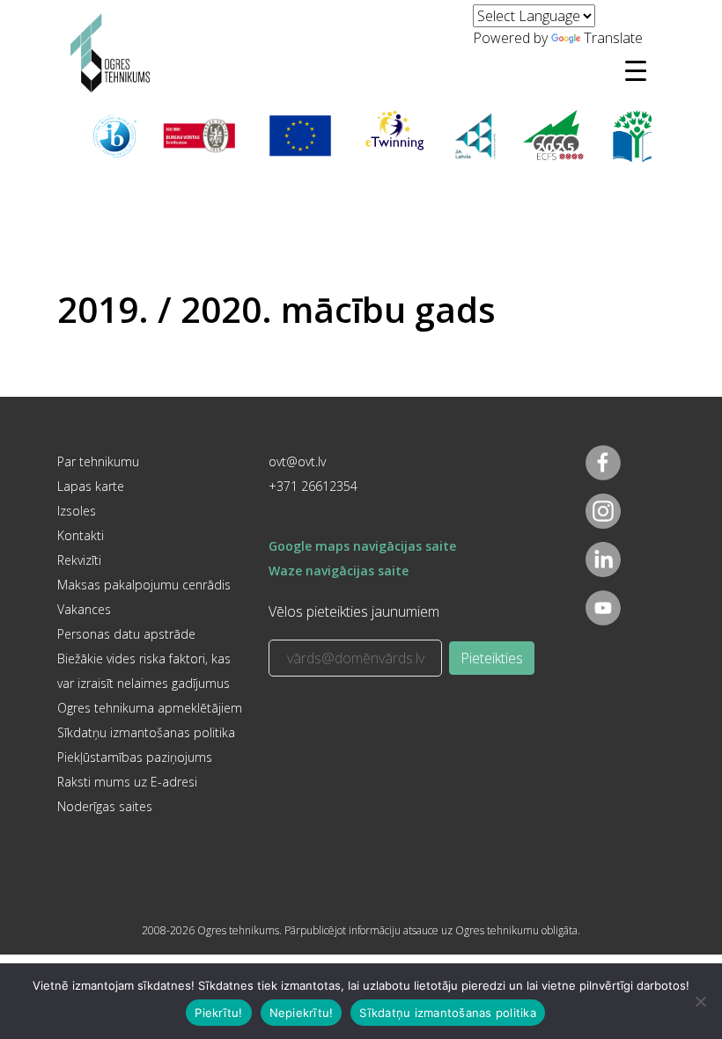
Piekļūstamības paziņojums (134, 757)
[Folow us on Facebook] (603, 462)
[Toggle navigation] (635, 70)
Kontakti (80, 535)
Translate (613, 38)
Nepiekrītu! (301, 1013)
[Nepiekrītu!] (700, 1001)
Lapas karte (90, 486)
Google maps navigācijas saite (362, 546)
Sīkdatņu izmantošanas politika (146, 732)
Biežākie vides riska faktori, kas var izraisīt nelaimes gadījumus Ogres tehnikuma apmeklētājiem (149, 683)
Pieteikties (491, 658)
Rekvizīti (79, 560)
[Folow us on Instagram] (603, 511)
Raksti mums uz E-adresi (127, 781)
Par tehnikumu (98, 461)
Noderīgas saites (104, 806)
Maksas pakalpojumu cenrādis (144, 584)
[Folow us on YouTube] (603, 608)
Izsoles (76, 510)
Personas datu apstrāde (126, 634)
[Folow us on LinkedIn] (603, 559)
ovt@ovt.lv (297, 461)
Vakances (84, 609)
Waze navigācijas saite (339, 570)
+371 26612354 (313, 486)
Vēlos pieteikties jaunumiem (354, 611)
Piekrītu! (218, 1013)
